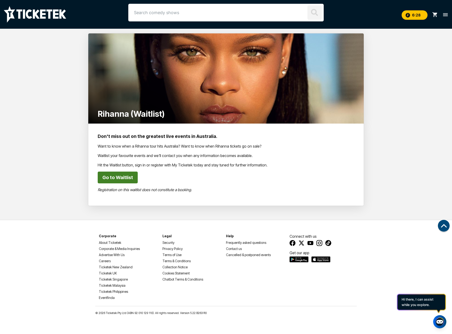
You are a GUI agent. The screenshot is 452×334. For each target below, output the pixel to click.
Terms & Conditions (176, 261)
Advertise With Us (112, 255)
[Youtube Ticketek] (310, 243)
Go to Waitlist (117, 177)
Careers (105, 261)
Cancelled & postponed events (248, 255)
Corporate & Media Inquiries (119, 249)
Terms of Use (172, 255)
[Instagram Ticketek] (319, 243)
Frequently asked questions (246, 243)
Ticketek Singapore (113, 279)
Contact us (234, 249)
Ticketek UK (108, 273)
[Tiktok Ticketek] (328, 243)
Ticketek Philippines (113, 292)
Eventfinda (107, 298)
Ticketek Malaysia (112, 285)
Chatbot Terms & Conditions (182, 279)
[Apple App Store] (320, 259)
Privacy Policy (172, 249)
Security (168, 243)
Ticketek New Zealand (116, 267)
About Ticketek (110, 243)
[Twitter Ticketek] (301, 243)
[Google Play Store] (299, 259)
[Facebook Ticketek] (292, 243)
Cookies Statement (176, 273)
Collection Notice (175, 267)
